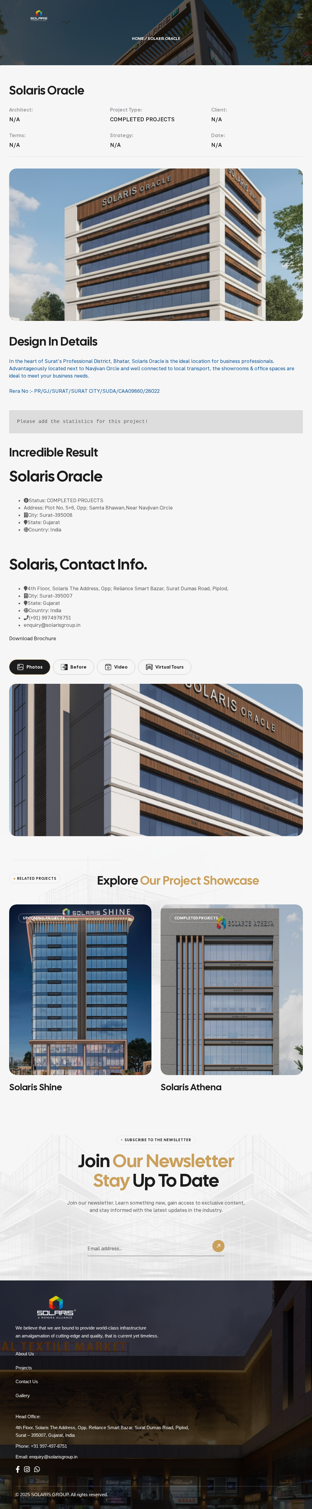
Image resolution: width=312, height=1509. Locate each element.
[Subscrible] (218, 1248)
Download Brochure (32, 638)
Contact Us (27, 1381)
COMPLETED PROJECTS (150, 918)
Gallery (23, 1395)
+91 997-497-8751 (49, 1446)
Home (138, 38)
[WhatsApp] (37, 1469)
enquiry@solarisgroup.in (53, 1456)
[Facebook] (18, 1469)
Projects (24, 1367)
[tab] (29, 667)
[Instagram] (27, 1469)
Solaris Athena (144, 1087)
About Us (25, 1353)
